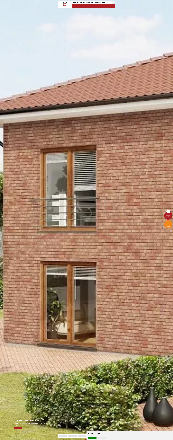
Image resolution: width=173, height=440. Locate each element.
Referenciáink (82, 2)
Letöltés (92, 2)
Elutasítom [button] (94, 437)
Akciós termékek (98, 2)
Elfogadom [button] (90, 437)
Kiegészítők (102, 5)
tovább (17, 428)
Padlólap (90, 5)
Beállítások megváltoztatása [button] (101, 437)
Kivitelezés (88, 2)
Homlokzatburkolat (110, 5)
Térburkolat (96, 5)
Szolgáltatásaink (76, 2)
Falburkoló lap (76, 5)
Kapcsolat (103, 2)
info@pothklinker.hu (168, 216)
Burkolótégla (83, 5)
